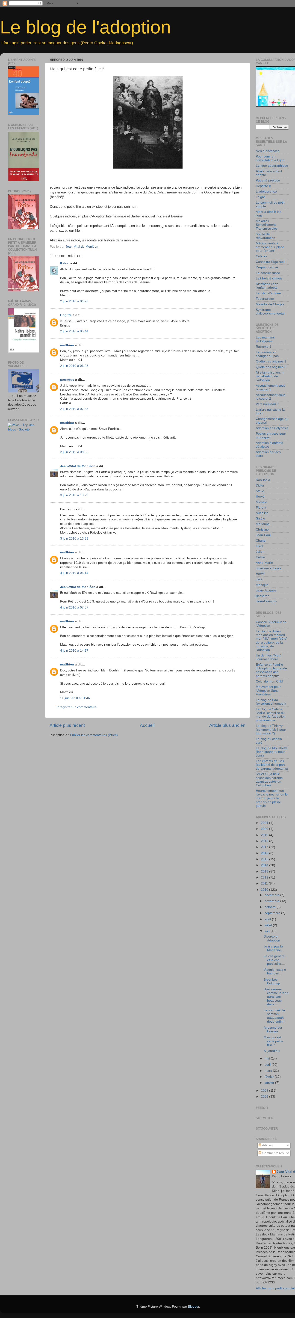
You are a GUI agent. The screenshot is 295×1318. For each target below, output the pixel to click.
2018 (265, 841)
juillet (269, 925)
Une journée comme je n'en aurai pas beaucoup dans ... (276, 997)
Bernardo (262, 596)
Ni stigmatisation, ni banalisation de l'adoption (270, 376)
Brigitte (66, 315)
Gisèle (260, 518)
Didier (260, 485)
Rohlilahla (263, 480)
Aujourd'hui (272, 1051)
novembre (272, 901)
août (268, 919)
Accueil (147, 725)
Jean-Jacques (266, 590)
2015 (265, 859)
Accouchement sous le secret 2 (270, 396)
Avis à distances (267, 151)
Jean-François (266, 601)
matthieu (67, 345)
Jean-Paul (263, 535)
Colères (261, 256)
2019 (265, 835)
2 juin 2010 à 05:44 (74, 331)
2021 (265, 823)
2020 (265, 829)
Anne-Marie (264, 562)
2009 (265, 1090)
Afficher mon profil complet (275, 1288)
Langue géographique (272, 165)
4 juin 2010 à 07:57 (74, 607)
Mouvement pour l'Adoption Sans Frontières (268, 690)
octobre (271, 907)
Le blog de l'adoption (85, 27)
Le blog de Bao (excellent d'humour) (271, 701)
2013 (265, 871)
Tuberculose (265, 298)
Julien (260, 551)
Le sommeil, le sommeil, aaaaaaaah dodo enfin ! (274, 1016)
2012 (265, 877)
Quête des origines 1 (271, 361)
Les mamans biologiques (265, 339)
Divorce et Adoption (272, 938)
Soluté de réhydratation (265, 236)
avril (268, 1064)
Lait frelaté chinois (269, 278)
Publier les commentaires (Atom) (94, 735)
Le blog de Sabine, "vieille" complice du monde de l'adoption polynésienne (271, 714)
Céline (260, 557)
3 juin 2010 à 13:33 (74, 538)
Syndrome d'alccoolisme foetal (270, 311)
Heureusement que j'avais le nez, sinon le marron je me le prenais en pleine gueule (272, 798)
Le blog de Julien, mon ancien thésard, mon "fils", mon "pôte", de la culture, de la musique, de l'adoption (272, 640)
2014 (265, 865)
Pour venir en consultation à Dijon (270, 158)
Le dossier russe (268, 273)
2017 (265, 847)
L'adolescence (266, 191)
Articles (267, 1145)
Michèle (261, 502)
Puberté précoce (268, 180)
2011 (265, 883)
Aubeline (262, 513)
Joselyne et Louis (268, 568)
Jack (259, 579)
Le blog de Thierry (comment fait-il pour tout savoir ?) (271, 729)
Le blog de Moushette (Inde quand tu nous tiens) (272, 751)
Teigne (261, 197)
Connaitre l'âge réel (270, 262)
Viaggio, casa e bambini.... (275, 971)
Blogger (193, 1306)
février (270, 1076)
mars (269, 1070)
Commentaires (272, 1153)
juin (268, 931)
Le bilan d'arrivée (268, 293)
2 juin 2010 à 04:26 (74, 301)
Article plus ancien (227, 725)
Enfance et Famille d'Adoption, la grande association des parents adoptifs (271, 670)
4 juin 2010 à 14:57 (74, 650)
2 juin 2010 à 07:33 (74, 409)
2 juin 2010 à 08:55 (74, 452)
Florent (261, 507)
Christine (262, 529)
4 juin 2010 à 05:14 (74, 573)
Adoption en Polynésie (272, 428)
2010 (265, 889)
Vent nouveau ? (267, 404)
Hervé (260, 496)
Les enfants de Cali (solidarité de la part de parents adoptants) (272, 764)
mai (268, 1058)
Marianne (263, 524)
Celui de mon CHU (269, 681)
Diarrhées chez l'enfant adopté (267, 285)
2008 (265, 1096)
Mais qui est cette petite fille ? (273, 1041)
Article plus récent (67, 725)
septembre (273, 913)
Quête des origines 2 (271, 367)
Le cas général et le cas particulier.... (274, 959)
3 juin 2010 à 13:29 (74, 495)
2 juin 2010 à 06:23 (74, 366)
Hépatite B (263, 186)
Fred (259, 546)
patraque (67, 379)
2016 (265, 853)
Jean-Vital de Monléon (77, 466)
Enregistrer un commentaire (76, 707)
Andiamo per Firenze (273, 1029)
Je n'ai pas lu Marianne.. (273, 948)
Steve (260, 491)
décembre (272, 895)
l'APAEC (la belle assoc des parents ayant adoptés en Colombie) (269, 779)
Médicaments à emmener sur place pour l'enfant (270, 247)
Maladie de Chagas (270, 304)
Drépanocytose (267, 267)
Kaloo (64, 263)
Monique (262, 585)
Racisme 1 (263, 346)
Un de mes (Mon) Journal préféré (268, 657)
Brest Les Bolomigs (272, 981)
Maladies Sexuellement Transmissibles (266, 224)
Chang (261, 540)
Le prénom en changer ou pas (267, 354)
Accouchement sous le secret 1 (270, 387)
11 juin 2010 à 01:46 (75, 698)
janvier (270, 1082)
